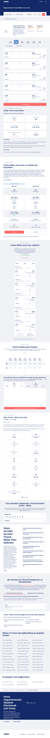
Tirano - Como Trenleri (37, 662)
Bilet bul (14, 120)
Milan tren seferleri (19, 690)
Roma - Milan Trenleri (37, 640)
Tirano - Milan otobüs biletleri (32, 619)
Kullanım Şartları (31, 734)
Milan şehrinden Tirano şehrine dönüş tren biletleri (14, 620)
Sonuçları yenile (24, 257)
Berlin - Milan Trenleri (7, 643)
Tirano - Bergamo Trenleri (8, 667)
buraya (33, 339)
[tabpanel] (25, 399)
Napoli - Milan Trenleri (23, 684)
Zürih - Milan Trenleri (7, 648)
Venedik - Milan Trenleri (23, 651)
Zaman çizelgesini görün (14, 136)
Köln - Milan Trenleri (7, 656)
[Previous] (6, 359)
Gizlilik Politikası (41, 734)
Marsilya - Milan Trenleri (23, 656)
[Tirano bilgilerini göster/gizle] (44, 606)
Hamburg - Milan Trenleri (38, 651)
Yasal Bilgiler (23, 734)
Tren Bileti (11, 690)
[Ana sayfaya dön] (6, 1)
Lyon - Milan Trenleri (7, 651)
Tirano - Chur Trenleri (22, 667)
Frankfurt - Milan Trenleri (38, 648)
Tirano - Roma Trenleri (23, 659)
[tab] (9, 45)
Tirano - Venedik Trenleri (8, 662)
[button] (29, 14)
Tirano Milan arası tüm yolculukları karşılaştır (33, 622)
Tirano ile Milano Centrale (28, 585)
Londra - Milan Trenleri (23, 640)
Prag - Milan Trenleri (22, 653)
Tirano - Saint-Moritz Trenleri (9, 670)
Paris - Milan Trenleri (7, 640)
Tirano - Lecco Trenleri (37, 670)
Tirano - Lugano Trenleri (37, 667)
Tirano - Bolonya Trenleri (23, 664)
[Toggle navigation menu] (45, 1)
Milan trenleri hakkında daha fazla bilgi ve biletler (13, 625)
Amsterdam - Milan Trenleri (24, 643)
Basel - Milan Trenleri (37, 656)
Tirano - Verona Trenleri (37, 664)
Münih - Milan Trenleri (8, 645)
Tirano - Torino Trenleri (8, 664)
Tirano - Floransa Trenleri (23, 662)
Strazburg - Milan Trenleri (8, 659)
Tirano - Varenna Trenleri (23, 670)
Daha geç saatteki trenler (29, 334)
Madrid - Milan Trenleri (37, 643)
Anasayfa (6, 690)
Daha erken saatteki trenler (20, 334)
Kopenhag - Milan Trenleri (23, 648)
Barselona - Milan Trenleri (38, 645)
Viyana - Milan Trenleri (23, 645)
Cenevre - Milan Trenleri (37, 653)
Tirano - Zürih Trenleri (37, 659)
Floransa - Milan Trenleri (8, 653)
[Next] (44, 42)
